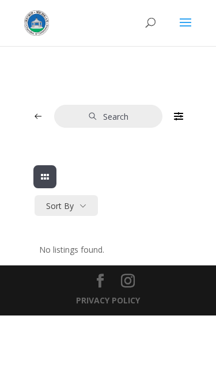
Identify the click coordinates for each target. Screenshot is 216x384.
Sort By (60, 205)
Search (115, 116)
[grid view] (44, 176)
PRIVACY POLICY (108, 300)
